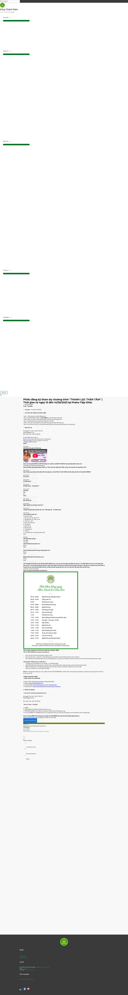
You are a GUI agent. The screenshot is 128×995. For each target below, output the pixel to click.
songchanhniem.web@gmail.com (27, 979)
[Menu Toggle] (16, 20)
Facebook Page (23, 956)
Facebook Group (23, 957)
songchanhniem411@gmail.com (42, 967)
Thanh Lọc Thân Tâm (29, 969)
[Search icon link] (1, 395)
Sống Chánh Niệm (9, 9)
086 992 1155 (24, 968)
